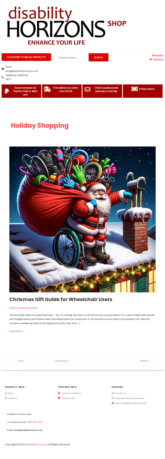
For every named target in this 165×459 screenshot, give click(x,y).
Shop (21, 360)
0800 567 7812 (35, 422)
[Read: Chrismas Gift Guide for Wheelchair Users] (82, 219)
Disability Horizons (36, 444)
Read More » (16, 331)
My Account (61, 360)
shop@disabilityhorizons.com (28, 430)
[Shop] (20, 358)
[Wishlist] (144, 358)
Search (98, 57)
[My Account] (61, 358)
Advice (13, 307)
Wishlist (144, 360)
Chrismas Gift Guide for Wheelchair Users (60, 299)
